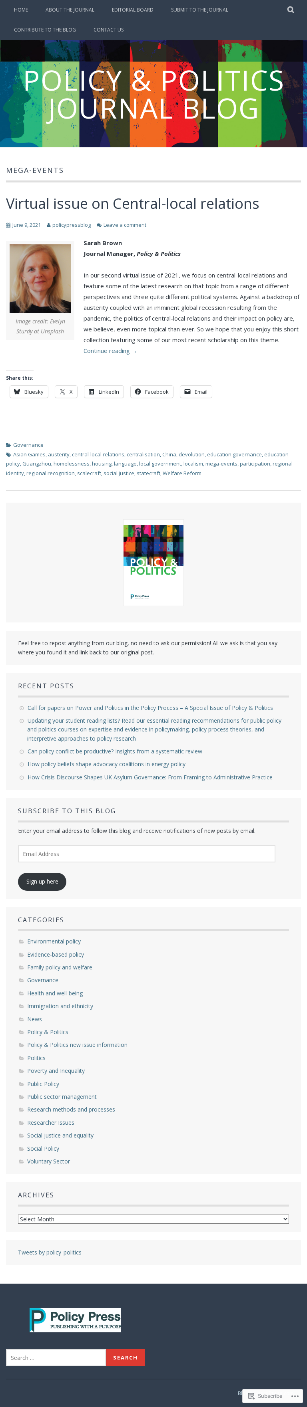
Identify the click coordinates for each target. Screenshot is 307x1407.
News (34, 1019)
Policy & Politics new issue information (77, 1044)
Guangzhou (36, 463)
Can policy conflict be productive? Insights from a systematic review (116, 751)
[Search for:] (56, 1357)
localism (193, 463)
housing (102, 463)
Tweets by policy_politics (50, 1252)
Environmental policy (54, 941)
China (169, 454)
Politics (36, 1058)
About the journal (70, 9)
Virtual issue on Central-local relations (132, 203)
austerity (59, 454)
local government (160, 463)
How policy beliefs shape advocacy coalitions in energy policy (108, 764)
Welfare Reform (182, 473)
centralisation (143, 454)
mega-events (221, 463)
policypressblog (71, 224)
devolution (192, 454)
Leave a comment (125, 224)
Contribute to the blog (45, 29)
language (125, 463)
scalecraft (89, 473)
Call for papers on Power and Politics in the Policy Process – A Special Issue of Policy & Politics (151, 707)
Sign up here (42, 881)
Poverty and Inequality (56, 1070)
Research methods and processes (71, 1109)
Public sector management (62, 1096)
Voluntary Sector (48, 1161)
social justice (119, 473)
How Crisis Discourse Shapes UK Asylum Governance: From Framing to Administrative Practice (151, 777)
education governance (234, 454)
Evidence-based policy (55, 954)
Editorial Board (133, 9)
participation (255, 463)
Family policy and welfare (59, 967)
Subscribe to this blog (67, 811)
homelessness (72, 463)
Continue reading (111, 351)
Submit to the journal (199, 9)
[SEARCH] (291, 10)
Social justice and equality (60, 1135)
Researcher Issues (50, 1122)
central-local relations (98, 454)
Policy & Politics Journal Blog (154, 94)
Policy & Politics (47, 1032)
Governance (28, 444)
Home (21, 9)
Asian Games (29, 454)
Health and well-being (55, 993)
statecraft (148, 473)
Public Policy (43, 1084)
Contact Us (109, 29)
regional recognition (50, 473)
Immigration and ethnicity (60, 1006)
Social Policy (43, 1148)
